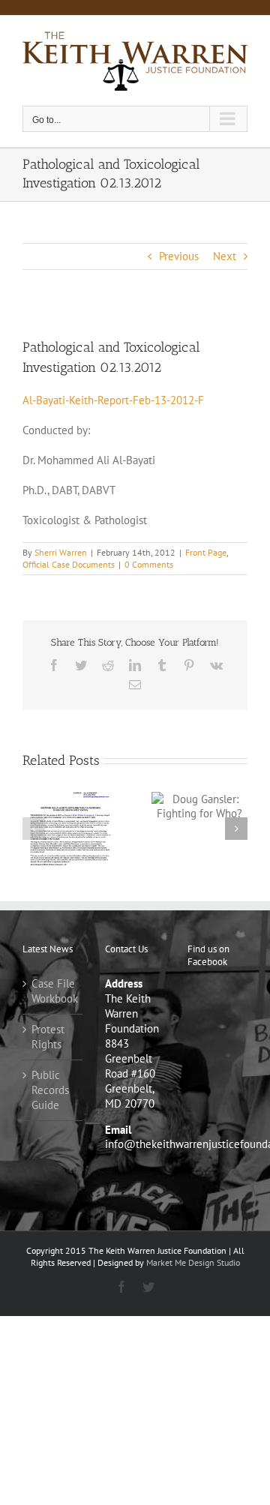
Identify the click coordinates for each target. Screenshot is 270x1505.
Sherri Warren (60, 552)
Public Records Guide (50, 1090)
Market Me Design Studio (193, 1262)
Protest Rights (48, 1036)
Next (224, 256)
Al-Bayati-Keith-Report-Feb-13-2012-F (113, 400)
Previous (179, 256)
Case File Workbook (53, 991)
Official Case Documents (68, 564)
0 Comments (148, 564)
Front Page (205, 552)
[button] (33, 828)
